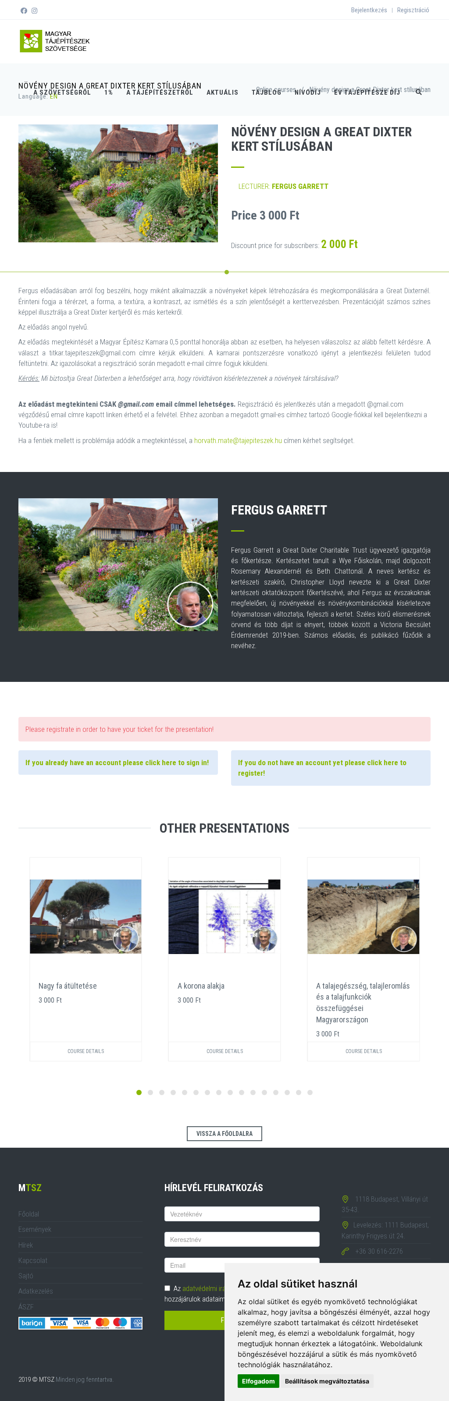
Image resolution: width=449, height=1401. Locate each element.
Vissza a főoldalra (224, 1133)
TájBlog (267, 92)
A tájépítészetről (159, 92)
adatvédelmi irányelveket (217, 1288)
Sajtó (25, 1275)
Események (34, 1229)
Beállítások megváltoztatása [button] (327, 1381)
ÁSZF (26, 1306)
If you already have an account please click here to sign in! (117, 762)
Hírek (25, 1245)
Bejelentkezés (369, 10)
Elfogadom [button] (258, 1381)
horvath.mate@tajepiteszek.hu (238, 440)
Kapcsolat (32, 1260)
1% (108, 92)
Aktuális (223, 92)
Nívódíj (308, 92)
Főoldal (28, 1213)
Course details (86, 1051)
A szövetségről (62, 92)
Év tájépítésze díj (367, 92)
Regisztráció (413, 10)
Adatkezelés (35, 1291)
